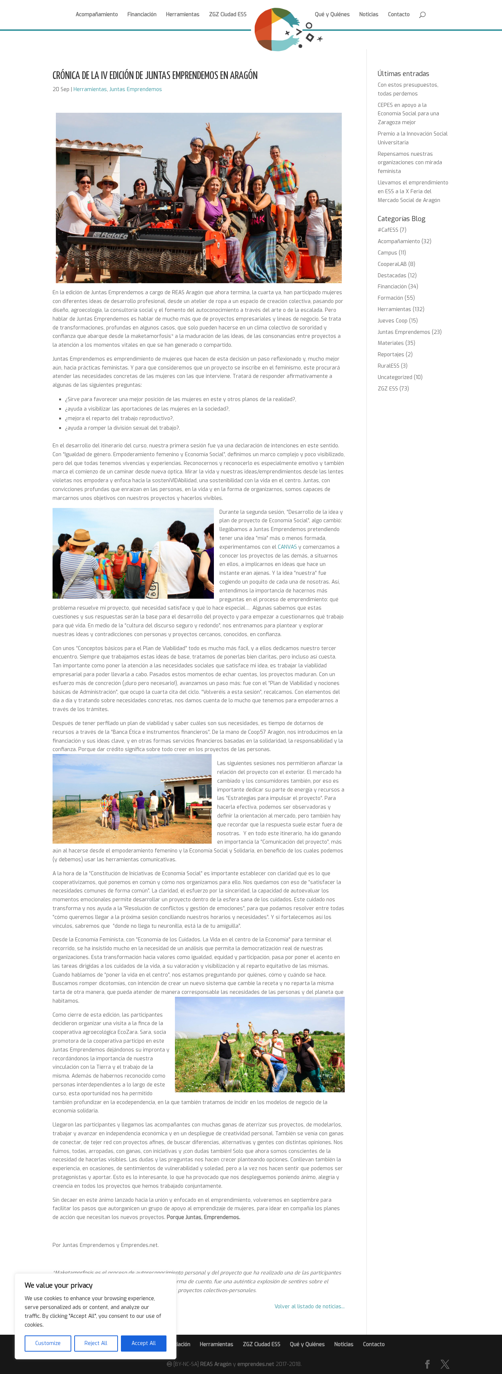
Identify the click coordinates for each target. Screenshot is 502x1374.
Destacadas (392, 275)
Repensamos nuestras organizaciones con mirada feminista (410, 163)
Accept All (144, 1343)
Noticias (369, 15)
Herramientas (183, 15)
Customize (48, 1343)
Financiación (142, 15)
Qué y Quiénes (332, 15)
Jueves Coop (393, 320)
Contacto (399, 15)
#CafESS (388, 230)
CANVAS (287, 547)
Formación (390, 298)
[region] (95, 1316)
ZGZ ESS (388, 388)
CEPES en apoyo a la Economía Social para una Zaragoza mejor (408, 114)
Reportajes (391, 354)
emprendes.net (255, 1364)
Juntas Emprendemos (136, 89)
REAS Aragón (216, 1364)
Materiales (391, 343)
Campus (387, 252)
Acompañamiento (97, 15)
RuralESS (388, 366)
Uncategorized (395, 377)
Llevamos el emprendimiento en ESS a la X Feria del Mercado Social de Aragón (413, 191)
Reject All (96, 1343)
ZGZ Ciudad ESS (228, 15)
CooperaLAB (392, 264)
